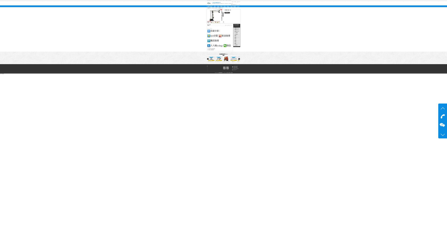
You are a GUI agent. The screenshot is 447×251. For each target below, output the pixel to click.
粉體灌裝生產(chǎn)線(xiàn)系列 (237, 29)
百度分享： (215, 31)
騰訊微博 (214, 41)
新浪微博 (226, 36)
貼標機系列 (235, 40)
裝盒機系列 (235, 43)
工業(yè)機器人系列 (236, 34)
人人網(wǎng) (216, 45)
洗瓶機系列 (235, 37)
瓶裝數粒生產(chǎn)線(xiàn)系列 (237, 31)
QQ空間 (214, 36)
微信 (229, 45)
